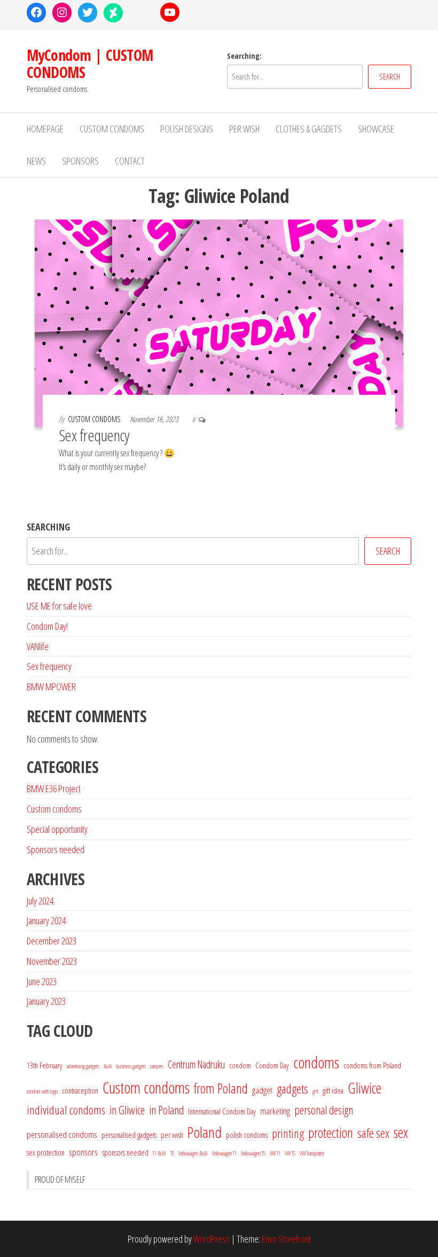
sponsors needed (125, 1152)
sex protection (46, 1152)
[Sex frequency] (219, 322)
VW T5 (290, 1153)
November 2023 (52, 961)
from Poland (221, 1088)
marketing (275, 1111)
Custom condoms (54, 808)
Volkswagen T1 (224, 1153)
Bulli (108, 1066)
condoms (316, 1062)
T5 (172, 1153)
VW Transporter (312, 1153)
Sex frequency (94, 435)
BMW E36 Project (54, 788)
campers (156, 1066)
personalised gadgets (129, 1134)
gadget (262, 1090)
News (36, 160)
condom (240, 1065)
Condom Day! (47, 626)
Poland (204, 1132)
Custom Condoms (112, 128)
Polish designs (186, 128)
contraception (80, 1090)
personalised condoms (62, 1134)
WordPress (211, 1238)
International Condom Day (222, 1111)
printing (288, 1133)
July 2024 (40, 900)
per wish (172, 1134)
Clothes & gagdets (309, 128)
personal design (323, 1110)
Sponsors (80, 160)
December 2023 (51, 940)
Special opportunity (57, 829)
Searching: (244, 56)
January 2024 (46, 920)
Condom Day (272, 1065)
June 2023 (42, 981)
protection (330, 1132)
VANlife (38, 646)
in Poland (166, 1110)
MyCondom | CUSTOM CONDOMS (90, 63)
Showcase (376, 128)
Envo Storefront (286, 1238)
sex (401, 1132)
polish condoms (247, 1134)
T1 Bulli (159, 1153)
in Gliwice (127, 1110)
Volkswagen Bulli (193, 1153)
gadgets (292, 1088)
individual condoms (66, 1110)
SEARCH (389, 77)
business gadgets (131, 1066)
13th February (44, 1065)
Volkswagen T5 (253, 1153)
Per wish (244, 128)
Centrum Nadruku (196, 1064)
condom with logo (42, 1091)
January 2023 (46, 1001)
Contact (130, 160)
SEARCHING (48, 526)
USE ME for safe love (59, 605)
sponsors (83, 1152)
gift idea (333, 1090)
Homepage (45, 128)
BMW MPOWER (51, 686)
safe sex (373, 1133)
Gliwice (364, 1088)
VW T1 (275, 1153)
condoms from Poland (372, 1065)
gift (315, 1091)
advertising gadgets (83, 1066)
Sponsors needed (55, 849)
